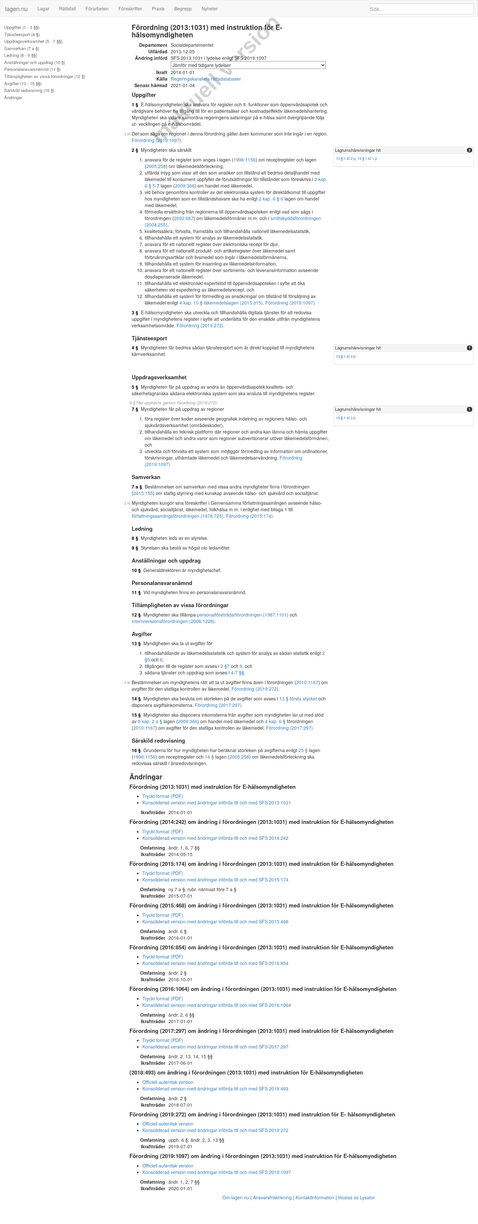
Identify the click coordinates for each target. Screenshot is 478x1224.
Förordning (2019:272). (201, 325)
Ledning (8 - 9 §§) (20, 55)
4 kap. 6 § (275, 721)
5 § (135, 387)
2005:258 (156, 166)
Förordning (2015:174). (250, 516)
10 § (136, 570)
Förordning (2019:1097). (157, 140)
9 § (135, 547)
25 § (303, 750)
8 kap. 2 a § (150, 721)
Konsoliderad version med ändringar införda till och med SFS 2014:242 (215, 838)
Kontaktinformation (315, 1197)
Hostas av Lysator (356, 1197)
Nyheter (210, 8)
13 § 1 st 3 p (345, 356)
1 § (135, 104)
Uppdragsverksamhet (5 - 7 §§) (33, 41)
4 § (135, 347)
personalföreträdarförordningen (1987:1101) (242, 614)
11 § (136, 592)
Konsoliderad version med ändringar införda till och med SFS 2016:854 (215, 963)
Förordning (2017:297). (219, 705)
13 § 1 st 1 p (367, 158)
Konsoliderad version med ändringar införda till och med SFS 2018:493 (215, 1088)
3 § (135, 312)
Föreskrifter (130, 8)
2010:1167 (307, 682)
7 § (135, 409)
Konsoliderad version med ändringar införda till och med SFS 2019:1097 (216, 1172)
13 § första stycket (298, 698)
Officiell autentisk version (167, 1082)
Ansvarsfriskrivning (272, 1197)
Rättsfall (67, 8)
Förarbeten (97, 8)
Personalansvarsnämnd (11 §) (32, 69)
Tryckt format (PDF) (162, 796)
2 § (135, 150)
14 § (136, 698)
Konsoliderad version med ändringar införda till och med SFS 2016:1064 (216, 1005)
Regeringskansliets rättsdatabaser (206, 78)
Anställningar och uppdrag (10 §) (34, 62)
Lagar (43, 8)
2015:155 (143, 493)
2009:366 (184, 185)
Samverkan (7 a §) (21, 48)
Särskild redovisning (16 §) (29, 90)
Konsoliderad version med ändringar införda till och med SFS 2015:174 (215, 879)
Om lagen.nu (235, 1197)
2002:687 (183, 218)
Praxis (158, 8)
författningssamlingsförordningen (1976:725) (177, 516)
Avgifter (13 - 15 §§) (23, 83)
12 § (136, 614)
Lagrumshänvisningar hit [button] (358, 150)
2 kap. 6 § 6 (271, 198)
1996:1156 (244, 159)
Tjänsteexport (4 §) (22, 34)
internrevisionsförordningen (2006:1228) (173, 621)
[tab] (403, 150)
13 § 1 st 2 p (345, 158)
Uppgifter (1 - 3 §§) (21, 27)
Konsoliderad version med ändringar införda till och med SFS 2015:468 (215, 921)
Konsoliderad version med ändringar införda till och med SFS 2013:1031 (216, 802)
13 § (136, 643)
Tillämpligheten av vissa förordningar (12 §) (44, 76)
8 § (135, 538)
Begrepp (183, 8)
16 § (136, 750)
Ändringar (13, 97)
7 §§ (239, 672)
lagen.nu (16, 8)
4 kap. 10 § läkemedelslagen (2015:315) (221, 302)
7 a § (137, 486)
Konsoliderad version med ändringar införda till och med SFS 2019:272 (215, 1130)
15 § (136, 714)
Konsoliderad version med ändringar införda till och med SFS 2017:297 (215, 1046)
